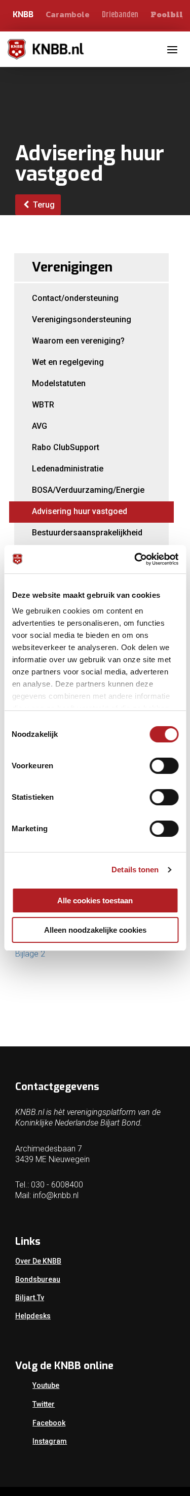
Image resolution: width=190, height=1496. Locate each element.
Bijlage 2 (30, 954)
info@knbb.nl (56, 1195)
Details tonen (135, 869)
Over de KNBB (38, 1261)
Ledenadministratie (67, 468)
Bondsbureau (37, 1279)
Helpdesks (33, 1316)
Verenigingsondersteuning (81, 319)
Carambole (68, 14)
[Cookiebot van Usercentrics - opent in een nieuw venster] (135, 559)
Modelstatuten (59, 383)
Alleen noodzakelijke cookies (95, 930)
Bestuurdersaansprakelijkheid (87, 532)
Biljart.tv (29, 1298)
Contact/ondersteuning (75, 298)
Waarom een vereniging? (78, 341)
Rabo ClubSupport (65, 447)
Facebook (48, 1423)
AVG (39, 426)
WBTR (43, 405)
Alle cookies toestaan (95, 900)
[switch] (163, 766)
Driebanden (120, 15)
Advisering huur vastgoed (79, 511)
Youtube (45, 1385)
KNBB (23, 14)
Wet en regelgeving (68, 362)
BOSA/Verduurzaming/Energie (88, 490)
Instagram (49, 1441)
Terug (43, 205)
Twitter (43, 1404)
